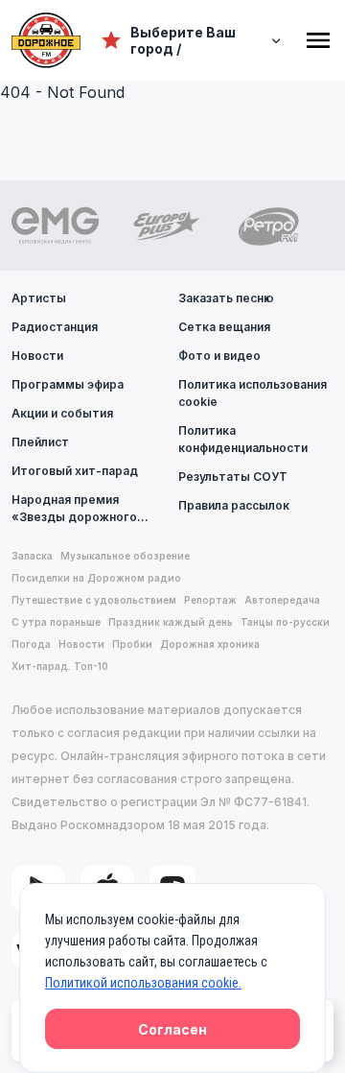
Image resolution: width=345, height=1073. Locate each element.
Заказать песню (226, 298)
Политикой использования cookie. (143, 982)
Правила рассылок (233, 505)
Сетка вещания (224, 327)
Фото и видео (219, 355)
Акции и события (62, 413)
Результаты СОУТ (233, 476)
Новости (37, 355)
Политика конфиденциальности (243, 439)
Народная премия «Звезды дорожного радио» (74, 509)
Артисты (39, 298)
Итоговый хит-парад (75, 471)
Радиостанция (55, 327)
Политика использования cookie (252, 393)
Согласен (172, 1029)
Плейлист (40, 442)
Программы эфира (68, 384)
